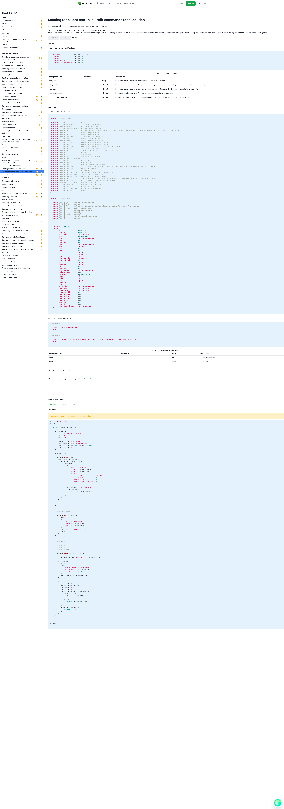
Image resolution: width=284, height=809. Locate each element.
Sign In (180, 3)
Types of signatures (90, 379)
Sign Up (191, 3)
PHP (64, 404)
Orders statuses (74, 371)
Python (75, 404)
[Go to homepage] (85, 3)
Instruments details (89, 387)
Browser (53, 404)
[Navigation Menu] (205, 3)
